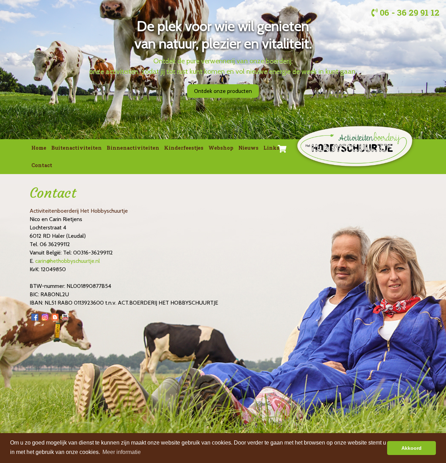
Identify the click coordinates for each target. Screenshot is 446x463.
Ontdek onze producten (223, 91)
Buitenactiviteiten (76, 147)
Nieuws (248, 147)
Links (271, 147)
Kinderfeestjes (183, 147)
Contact (41, 165)
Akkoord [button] (411, 448)
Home (38, 147)
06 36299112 (55, 244)
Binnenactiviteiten (133, 147)
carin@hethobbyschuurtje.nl (67, 261)
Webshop (220, 147)
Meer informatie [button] (121, 452)
